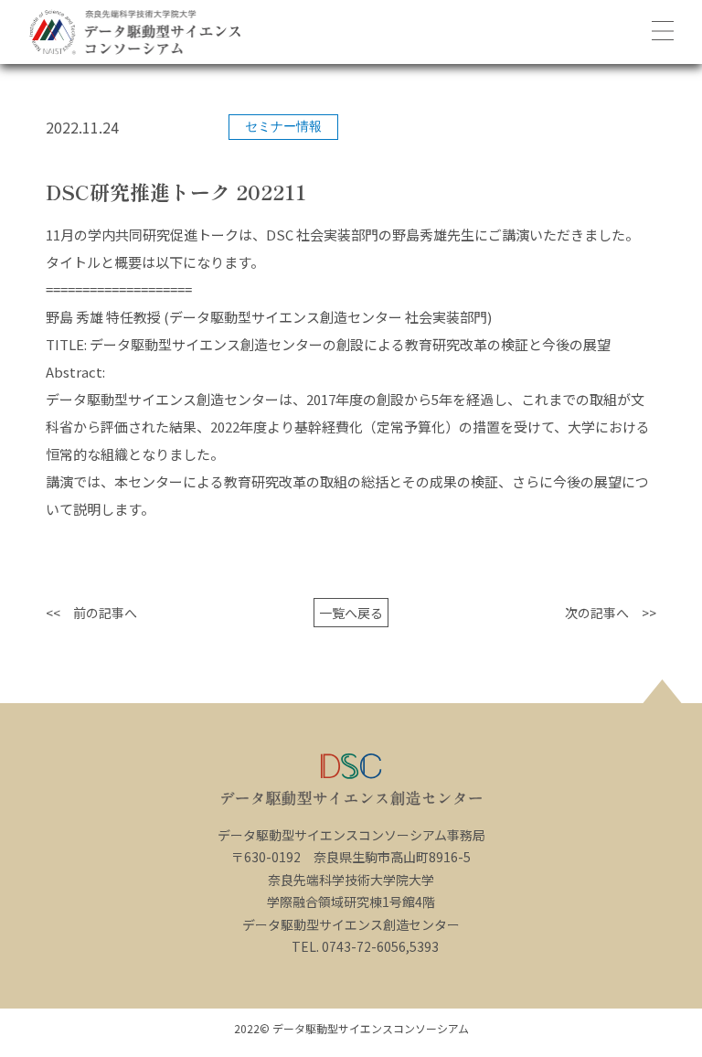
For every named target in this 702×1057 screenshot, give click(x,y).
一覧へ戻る (351, 612)
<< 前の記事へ (91, 612)
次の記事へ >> (610, 612)
